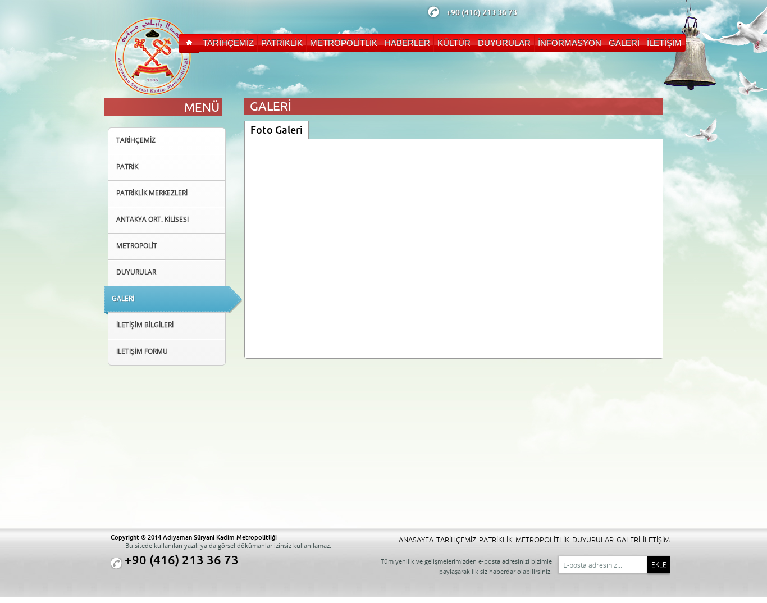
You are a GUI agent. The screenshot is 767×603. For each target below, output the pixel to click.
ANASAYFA (416, 539)
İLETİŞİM (656, 539)
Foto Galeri (276, 129)
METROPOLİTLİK (542, 539)
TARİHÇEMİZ (456, 539)
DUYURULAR (593, 539)
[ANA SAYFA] (189, 43)
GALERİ (628, 539)
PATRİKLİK (496, 539)
